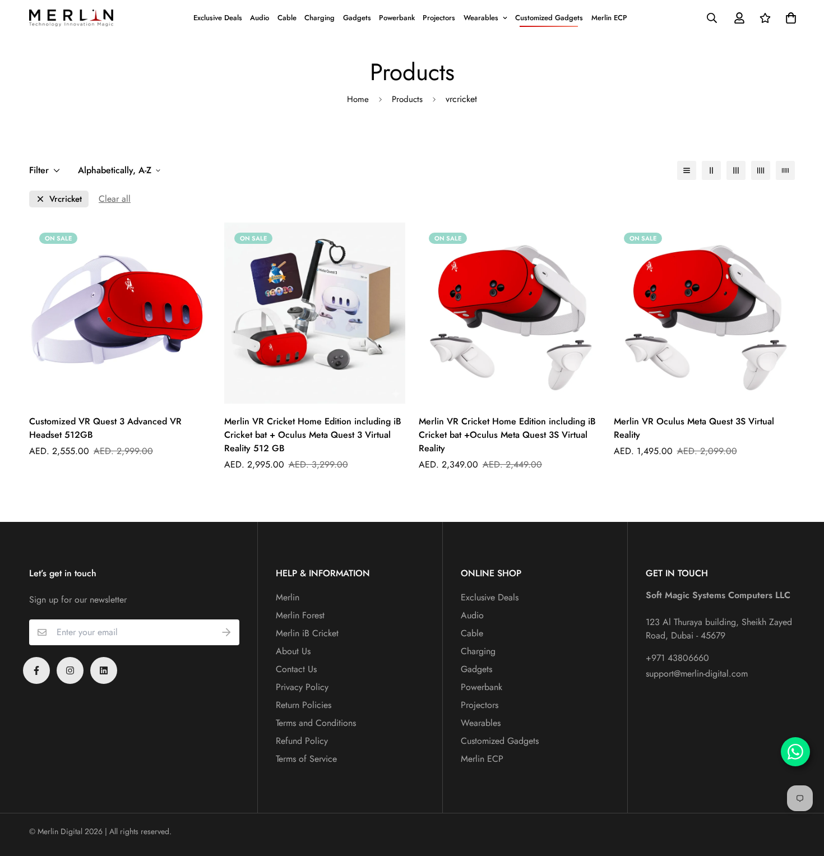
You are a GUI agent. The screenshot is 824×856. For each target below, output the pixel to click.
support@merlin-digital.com (697, 673)
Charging (319, 17)
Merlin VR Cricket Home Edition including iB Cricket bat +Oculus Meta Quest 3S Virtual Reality (507, 435)
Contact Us (296, 669)
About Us (293, 651)
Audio (259, 17)
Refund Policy (302, 740)
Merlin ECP (609, 17)
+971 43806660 (677, 657)
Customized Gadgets (549, 17)
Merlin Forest (300, 615)
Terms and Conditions (316, 722)
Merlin (287, 597)
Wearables (481, 17)
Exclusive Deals (217, 17)
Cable (287, 17)
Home (358, 99)
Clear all (115, 198)
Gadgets (357, 17)
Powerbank (397, 17)
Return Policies (303, 704)
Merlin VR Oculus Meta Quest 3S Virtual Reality (694, 428)
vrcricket (65, 199)
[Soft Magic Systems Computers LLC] (71, 18)
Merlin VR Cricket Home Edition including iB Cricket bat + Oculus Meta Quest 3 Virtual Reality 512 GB (312, 435)
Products (407, 99)
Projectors (439, 17)
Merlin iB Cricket (307, 633)
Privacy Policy (302, 687)
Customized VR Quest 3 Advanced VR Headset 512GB (105, 428)
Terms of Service (306, 758)
